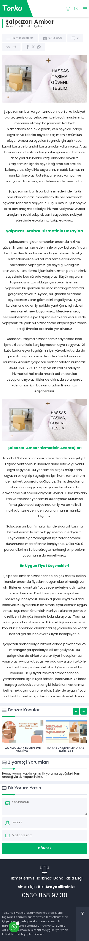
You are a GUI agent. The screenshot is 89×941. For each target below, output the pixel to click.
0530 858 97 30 (44, 896)
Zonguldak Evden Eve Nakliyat (23, 749)
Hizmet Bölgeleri (31, 26)
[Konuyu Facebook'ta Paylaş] (27, 47)
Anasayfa (12, 26)
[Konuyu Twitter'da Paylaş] (33, 47)
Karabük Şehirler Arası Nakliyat (66, 749)
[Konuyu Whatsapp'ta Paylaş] (39, 47)
